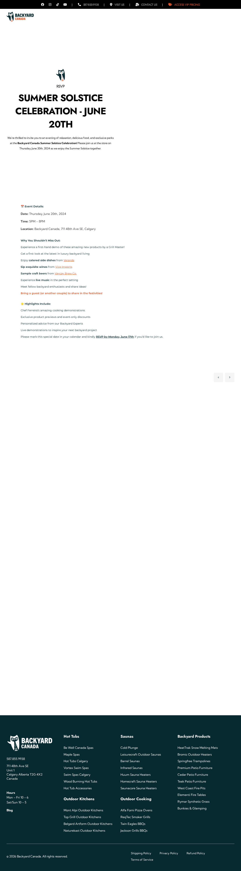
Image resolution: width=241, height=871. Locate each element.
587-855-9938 (91, 5)
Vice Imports (63, 267)
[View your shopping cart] (228, 15)
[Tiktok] (57, 4)
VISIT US (119, 5)
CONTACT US (149, 5)
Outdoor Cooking (135, 799)
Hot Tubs (71, 736)
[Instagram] (50, 4)
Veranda (69, 260)
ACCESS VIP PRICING (187, 5)
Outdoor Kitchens (79, 799)
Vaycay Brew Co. (66, 273)
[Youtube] (65, 4)
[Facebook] (42, 4)
